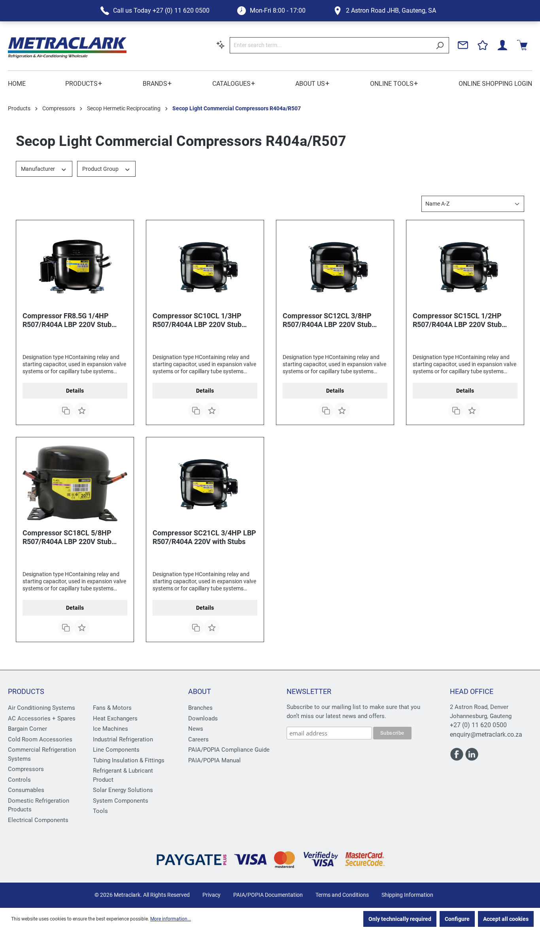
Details (75, 391)
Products (26, 691)
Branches (200, 707)
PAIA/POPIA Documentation (268, 895)
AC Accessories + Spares (42, 718)
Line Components (116, 749)
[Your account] (502, 45)
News (195, 728)
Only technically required (399, 919)
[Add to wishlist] (82, 410)
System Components (120, 800)
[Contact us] (463, 45)
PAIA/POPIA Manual (214, 760)
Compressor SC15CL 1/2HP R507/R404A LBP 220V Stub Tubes (457, 320)
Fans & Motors (112, 707)
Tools (100, 811)
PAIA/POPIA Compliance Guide (229, 749)
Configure (457, 919)
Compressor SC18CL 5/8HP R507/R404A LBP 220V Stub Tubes (67, 537)
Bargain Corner (27, 728)
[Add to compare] (66, 410)
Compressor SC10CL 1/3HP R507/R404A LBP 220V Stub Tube (197, 320)
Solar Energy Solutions (123, 790)
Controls (19, 779)
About (199, 691)
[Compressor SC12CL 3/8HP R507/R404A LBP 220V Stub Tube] (335, 266)
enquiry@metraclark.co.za (486, 734)
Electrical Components (38, 820)
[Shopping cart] (522, 45)
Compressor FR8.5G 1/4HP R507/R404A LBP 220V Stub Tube (67, 320)
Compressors (26, 769)
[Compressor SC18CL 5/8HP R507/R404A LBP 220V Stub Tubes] (75, 483)
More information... (170, 919)
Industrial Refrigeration (123, 739)
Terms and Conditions (342, 895)
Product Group (101, 169)
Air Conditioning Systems (41, 707)
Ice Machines (110, 728)
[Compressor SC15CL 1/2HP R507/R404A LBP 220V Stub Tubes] (465, 266)
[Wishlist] (483, 45)
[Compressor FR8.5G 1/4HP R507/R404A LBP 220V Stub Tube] (75, 266)
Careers (198, 739)
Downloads (203, 718)
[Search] (439, 45)
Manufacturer (38, 169)
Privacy (211, 895)
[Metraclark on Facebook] (457, 757)
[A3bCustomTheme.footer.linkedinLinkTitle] (472, 757)
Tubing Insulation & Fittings (128, 760)
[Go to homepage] (67, 47)
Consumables (26, 790)
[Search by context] (220, 44)
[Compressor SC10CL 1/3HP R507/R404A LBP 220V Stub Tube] (205, 266)
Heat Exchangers (115, 718)
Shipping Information (407, 895)
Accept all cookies (506, 919)
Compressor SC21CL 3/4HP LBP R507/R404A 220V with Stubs (204, 537)
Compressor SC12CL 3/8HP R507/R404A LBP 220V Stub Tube (327, 320)
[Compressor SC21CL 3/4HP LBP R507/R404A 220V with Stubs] (205, 483)
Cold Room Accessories (40, 739)
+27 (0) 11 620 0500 (478, 725)
